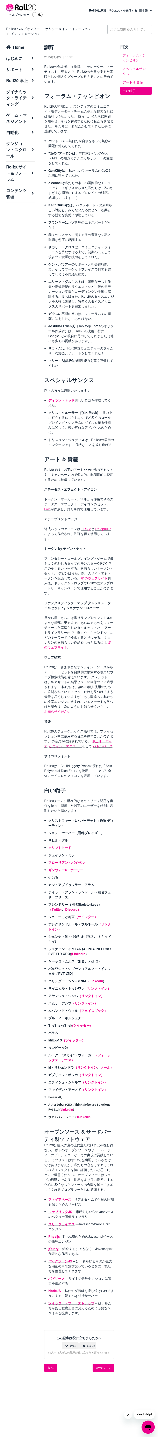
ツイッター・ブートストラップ (71, 1303)
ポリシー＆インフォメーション (68, 28)
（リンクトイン (85, 1067)
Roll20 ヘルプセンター (23, 28)
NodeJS (54, 1290)
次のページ (103, 1368)
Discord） (73, 909)
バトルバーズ (103, 746)
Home (18, 47)
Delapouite (103, 528)
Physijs (54, 1236)
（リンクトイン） (98, 988)
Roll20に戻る (98, 10)
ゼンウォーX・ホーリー (66, 869)
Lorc (47, 509)
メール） (107, 1067)
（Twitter (55, 909)
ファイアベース (59, 1199)
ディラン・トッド (61, 400)
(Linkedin (78, 953)
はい (73, 1346)
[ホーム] (21, 8)
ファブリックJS (60, 1211)
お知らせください (57, 711)
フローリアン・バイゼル (66, 862)
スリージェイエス (61, 1224)
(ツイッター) (81, 1025)
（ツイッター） (86, 916)
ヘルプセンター (19, 14)
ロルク (86, 528)
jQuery (53, 1248)
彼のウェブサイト (94, 578)
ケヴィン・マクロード (65, 746)
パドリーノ (56, 1278)
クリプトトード (59, 847)
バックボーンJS (60, 1261)
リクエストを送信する (123, 10)
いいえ (91, 1346)
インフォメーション (26, 33)
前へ (50, 1368)
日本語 (144, 10)
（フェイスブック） (93, 1010)
